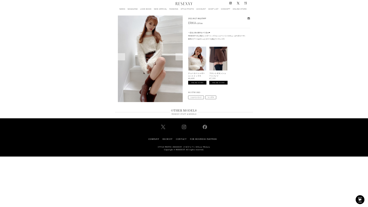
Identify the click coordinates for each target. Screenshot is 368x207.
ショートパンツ (196, 97)
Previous (121, 56)
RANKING (173, 9)
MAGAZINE (133, 9)
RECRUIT (168, 139)
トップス (211, 97)
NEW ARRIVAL (160, 9)
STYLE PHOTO (187, 9)
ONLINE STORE (240, 9)
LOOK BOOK (146, 9)
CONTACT (181, 139)
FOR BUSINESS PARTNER (203, 139)
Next (179, 56)
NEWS (122, 9)
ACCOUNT (201, 9)
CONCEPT (225, 9)
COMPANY (153, 139)
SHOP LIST (213, 9)
